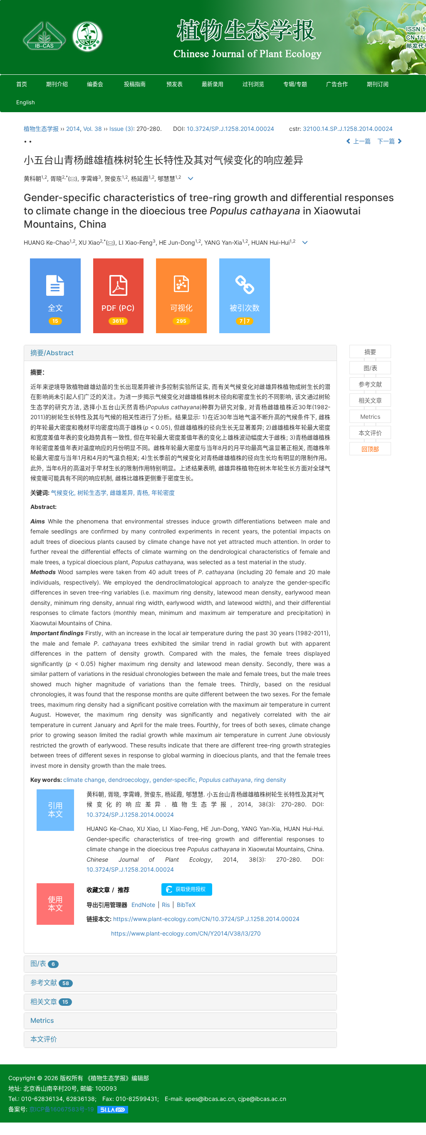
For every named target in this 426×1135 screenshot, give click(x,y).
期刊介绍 (57, 84)
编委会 (95, 84)
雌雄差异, (123, 492)
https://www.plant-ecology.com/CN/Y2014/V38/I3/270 (186, 933)
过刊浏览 (253, 84)
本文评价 (43, 1039)
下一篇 (386, 141)
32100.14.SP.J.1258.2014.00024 (348, 128)
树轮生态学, (93, 492)
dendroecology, (130, 779)
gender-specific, (176, 779)
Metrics (42, 1020)
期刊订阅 (378, 84)
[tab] (180, 353)
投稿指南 (135, 84)
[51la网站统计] (112, 1109)
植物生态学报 (41, 128)
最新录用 (212, 84)
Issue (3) (121, 128)
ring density (270, 779)
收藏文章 (98, 889)
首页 (21, 84)
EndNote (143, 904)
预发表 (174, 84)
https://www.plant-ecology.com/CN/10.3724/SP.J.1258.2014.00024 (206, 918)
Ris (166, 904)
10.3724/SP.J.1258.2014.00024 (230, 128)
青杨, (143, 492)
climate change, (85, 779)
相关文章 (49, 1001)
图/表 (42, 963)
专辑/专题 (295, 84)
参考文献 (49, 982)
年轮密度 (163, 492)
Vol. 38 (92, 128)
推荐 (123, 889)
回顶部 (370, 448)
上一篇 (361, 141)
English (25, 102)
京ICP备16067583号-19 (61, 1109)
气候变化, (64, 492)
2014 (73, 128)
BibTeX (186, 904)
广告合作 (337, 84)
